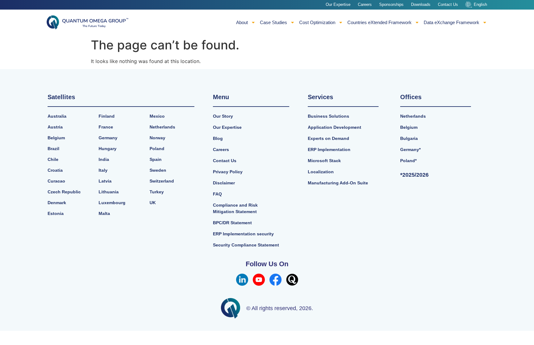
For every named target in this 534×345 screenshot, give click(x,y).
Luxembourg (112, 202)
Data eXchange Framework (451, 22)
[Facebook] (275, 280)
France (106, 126)
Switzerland (162, 181)
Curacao (56, 181)
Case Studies (273, 22)
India (104, 159)
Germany (108, 137)
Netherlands (162, 126)
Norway (157, 137)
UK (153, 202)
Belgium (56, 137)
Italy (103, 170)
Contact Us (448, 4)
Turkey (157, 191)
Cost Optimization (317, 22)
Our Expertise (338, 4)
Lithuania (109, 191)
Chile (53, 159)
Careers (365, 4)
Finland (107, 116)
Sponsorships (391, 4)
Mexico (157, 116)
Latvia (105, 181)
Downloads (420, 4)
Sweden (158, 170)
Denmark (57, 202)
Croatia (55, 170)
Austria (55, 126)
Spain (156, 159)
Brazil (53, 148)
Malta (104, 213)
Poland (157, 148)
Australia (57, 116)
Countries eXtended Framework (379, 22)
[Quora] (292, 280)
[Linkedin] (242, 280)
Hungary (108, 148)
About (242, 22)
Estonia (56, 213)
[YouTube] (259, 280)
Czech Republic (64, 191)
